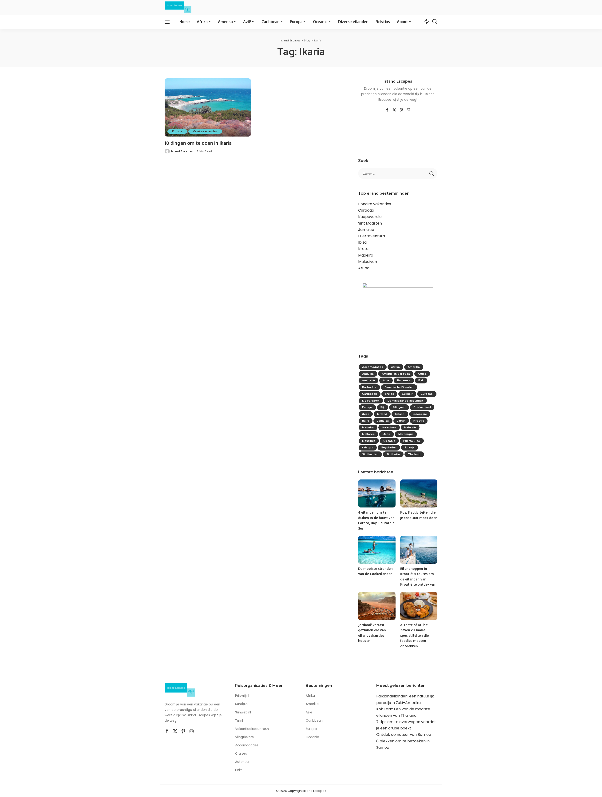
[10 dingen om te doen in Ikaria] (208, 107)
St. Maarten (370, 454)
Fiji (382, 407)
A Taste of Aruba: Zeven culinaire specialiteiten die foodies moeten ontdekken (414, 635)
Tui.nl (239, 720)
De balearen (371, 400)
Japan (401, 420)
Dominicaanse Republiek (405, 400)
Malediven (367, 261)
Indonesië (420, 414)
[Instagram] (408, 110)
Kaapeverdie (370, 216)
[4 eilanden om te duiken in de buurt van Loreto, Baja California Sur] (376, 493)
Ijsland (399, 414)
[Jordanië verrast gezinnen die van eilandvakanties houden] (376, 606)
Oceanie (389, 441)
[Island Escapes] (178, 7)
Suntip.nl (241, 704)
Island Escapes (182, 151)
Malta (386, 434)
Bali (421, 380)
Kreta (363, 248)
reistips (367, 447)
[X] (394, 110)
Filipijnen (399, 407)
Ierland (382, 414)
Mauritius (368, 441)
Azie (386, 380)
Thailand (414, 454)
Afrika (395, 367)
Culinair (407, 393)
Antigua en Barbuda (396, 373)
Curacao (366, 210)
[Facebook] (387, 110)
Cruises (241, 753)
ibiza (365, 414)
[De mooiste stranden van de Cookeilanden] (376, 550)
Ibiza (362, 242)
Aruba (363, 268)
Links (238, 770)
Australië (368, 380)
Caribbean (369, 393)
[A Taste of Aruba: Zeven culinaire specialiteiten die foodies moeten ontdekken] (418, 606)
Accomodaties (372, 367)
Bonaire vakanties (374, 204)
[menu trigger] (170, 22)
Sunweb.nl (243, 712)
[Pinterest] (401, 110)
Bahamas (403, 380)
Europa (177, 131)
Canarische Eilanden (399, 387)
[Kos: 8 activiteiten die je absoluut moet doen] (418, 493)
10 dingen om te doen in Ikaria (198, 143)
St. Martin (393, 454)
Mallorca (368, 434)
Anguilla (368, 373)
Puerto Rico (411, 441)
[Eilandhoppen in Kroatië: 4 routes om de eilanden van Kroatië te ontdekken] (418, 550)
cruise (389, 393)
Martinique (405, 434)
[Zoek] (434, 22)
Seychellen (388, 447)
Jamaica (366, 229)
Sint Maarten (370, 223)
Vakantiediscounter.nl (252, 729)
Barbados (369, 387)
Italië (365, 420)
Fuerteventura (371, 236)
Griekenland (422, 407)
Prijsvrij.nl (242, 695)
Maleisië (410, 427)
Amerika (414, 367)
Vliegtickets (245, 737)
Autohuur (242, 762)
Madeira (365, 255)
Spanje (409, 447)
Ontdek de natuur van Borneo (403, 734)
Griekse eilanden (205, 131)
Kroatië (418, 420)
